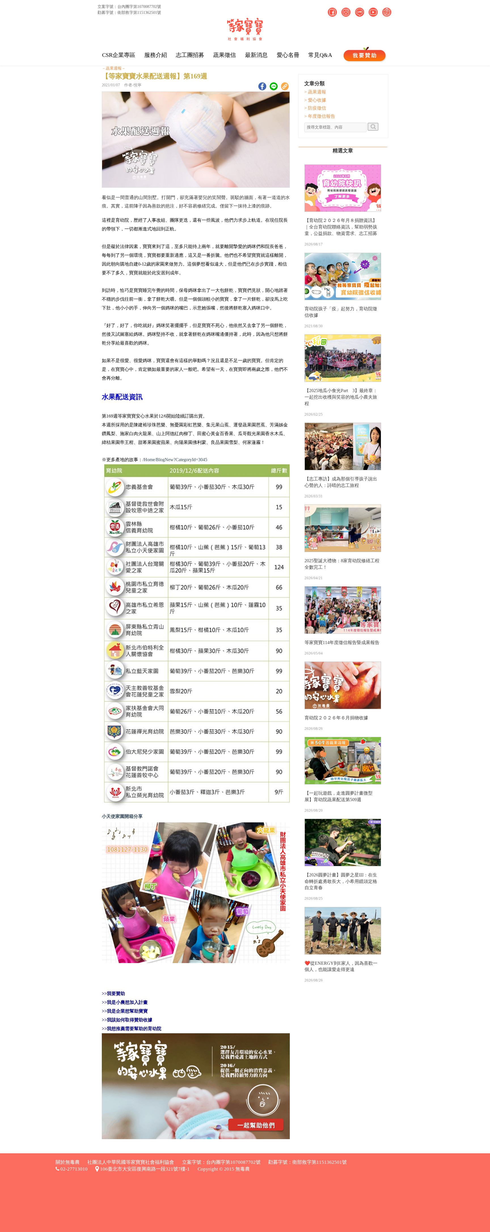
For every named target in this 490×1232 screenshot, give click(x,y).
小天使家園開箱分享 (122, 816)
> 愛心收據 (315, 100)
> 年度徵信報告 (319, 116)
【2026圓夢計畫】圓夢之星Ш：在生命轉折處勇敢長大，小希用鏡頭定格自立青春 (341, 881)
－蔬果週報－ (114, 68)
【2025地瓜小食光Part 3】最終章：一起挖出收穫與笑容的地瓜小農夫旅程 (341, 397)
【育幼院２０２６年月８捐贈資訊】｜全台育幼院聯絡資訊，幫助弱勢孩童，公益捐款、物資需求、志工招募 (341, 227)
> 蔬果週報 (315, 91)
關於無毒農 (68, 1162)
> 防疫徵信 (315, 108)
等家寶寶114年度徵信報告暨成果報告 (342, 642)
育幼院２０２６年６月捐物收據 (336, 717)
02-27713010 (73, 1169)
